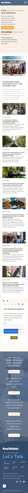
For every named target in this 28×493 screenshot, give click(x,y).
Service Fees (20, 476)
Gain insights (14, 414)
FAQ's (22, 467)
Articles (23, 462)
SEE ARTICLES (7, 27)
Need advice (14, 371)
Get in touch (14, 435)
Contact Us (15, 467)
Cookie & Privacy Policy (9, 476)
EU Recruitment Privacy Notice (11, 478)
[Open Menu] (25, 2)
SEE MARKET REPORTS (10, 47)
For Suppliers (7, 462)
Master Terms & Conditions (10, 473)
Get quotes (14, 393)
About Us (14, 462)
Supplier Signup (6, 467)
